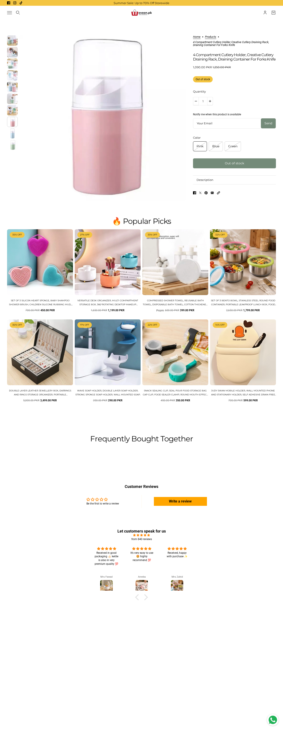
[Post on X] (200, 193)
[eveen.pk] (141, 12)
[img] (141, 535)
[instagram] (14, 2)
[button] (218, 192)
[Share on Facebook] (194, 192)
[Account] (265, 12)
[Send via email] (212, 192)
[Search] (17, 12)
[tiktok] (21, 2)
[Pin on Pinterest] (206, 192)
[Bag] (273, 12)
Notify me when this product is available (217, 114)
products (210, 36)
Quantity (199, 91)
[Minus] (196, 101)
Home (197, 36)
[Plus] (210, 101)
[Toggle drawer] (9, 12)
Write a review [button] (180, 501)
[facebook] (8, 2)
